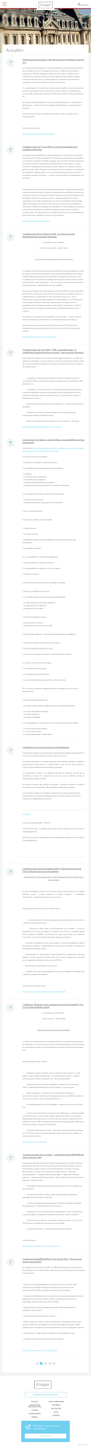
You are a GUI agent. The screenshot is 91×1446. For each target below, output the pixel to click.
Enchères (56, 1405)
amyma (86, 1444)
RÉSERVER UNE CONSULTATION (45, 1394)
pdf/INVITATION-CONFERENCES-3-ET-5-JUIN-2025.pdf (42, 427)
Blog (56, 1412)
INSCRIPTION (45, 1436)
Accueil (34, 1401)
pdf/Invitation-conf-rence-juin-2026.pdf (36, 221)
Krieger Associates (45, 1384)
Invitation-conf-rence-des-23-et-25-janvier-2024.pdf (41, 1246)
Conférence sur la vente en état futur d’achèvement (46, 747)
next (53, 1363)
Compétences (35, 1413)
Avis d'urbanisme (56, 1401)
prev (37, 1363)
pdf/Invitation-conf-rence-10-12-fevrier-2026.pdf (40, 337)
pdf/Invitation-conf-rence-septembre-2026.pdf (38, 134)
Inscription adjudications (34, 1405)
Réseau (35, 1417)
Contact (56, 1415)
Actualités (56, 1408)
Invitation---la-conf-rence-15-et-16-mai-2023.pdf (40, 1350)
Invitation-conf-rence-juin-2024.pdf (35, 1142)
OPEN (4, 4)
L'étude (35, 1410)
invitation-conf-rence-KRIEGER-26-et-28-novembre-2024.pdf (44, 992)
